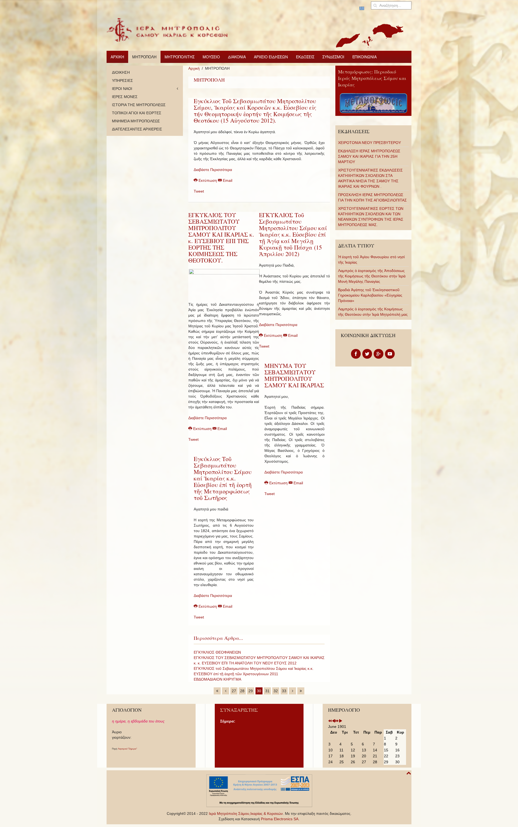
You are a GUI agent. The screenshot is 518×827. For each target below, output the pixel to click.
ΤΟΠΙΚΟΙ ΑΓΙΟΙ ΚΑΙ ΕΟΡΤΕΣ (136, 113)
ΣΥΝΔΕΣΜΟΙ (333, 56)
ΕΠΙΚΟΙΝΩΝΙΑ (364, 56)
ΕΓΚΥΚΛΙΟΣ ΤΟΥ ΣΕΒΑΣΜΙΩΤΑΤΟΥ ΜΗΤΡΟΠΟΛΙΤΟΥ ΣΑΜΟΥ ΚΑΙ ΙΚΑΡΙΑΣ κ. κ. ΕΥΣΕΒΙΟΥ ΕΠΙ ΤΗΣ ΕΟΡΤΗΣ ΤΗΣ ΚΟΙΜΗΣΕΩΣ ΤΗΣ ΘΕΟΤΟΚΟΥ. (221, 237)
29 (250, 691)
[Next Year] (337, 721)
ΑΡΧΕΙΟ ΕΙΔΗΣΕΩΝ (271, 56)
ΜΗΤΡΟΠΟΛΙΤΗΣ (180, 56)
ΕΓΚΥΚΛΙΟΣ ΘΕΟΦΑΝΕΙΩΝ (217, 652)
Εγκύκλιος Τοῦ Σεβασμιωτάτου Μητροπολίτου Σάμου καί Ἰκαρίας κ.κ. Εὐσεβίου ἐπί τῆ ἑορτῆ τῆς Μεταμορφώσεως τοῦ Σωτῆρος (223, 478)
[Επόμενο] (292, 690)
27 (234, 691)
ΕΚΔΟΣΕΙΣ (305, 56)
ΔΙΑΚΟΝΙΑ (237, 56)
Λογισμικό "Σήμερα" (127, 749)
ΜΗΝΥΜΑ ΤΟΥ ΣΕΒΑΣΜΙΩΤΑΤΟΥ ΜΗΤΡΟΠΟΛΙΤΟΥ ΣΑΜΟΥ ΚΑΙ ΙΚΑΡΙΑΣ (294, 375)
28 (242, 691)
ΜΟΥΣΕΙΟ (211, 56)
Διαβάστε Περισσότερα (213, 169)
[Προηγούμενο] (225, 690)
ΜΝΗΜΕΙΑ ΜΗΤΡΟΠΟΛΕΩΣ (136, 121)
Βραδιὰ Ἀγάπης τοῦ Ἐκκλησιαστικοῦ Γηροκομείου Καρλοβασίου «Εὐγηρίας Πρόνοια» (370, 295)
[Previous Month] (333, 721)
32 (276, 691)
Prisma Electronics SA (279, 819)
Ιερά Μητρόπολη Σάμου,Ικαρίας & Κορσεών (246, 813)
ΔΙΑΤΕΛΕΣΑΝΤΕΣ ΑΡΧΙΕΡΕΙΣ (137, 129)
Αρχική (194, 68)
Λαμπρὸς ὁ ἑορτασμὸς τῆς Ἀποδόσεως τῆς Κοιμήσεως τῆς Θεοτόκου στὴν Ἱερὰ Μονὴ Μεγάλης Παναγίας (371, 276)
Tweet (199, 191)
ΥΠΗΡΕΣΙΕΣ (122, 80)
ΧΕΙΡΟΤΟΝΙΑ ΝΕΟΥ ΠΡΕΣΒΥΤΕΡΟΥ (369, 142)
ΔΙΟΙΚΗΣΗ (121, 72)
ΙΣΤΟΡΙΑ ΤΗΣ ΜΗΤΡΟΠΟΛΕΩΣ (139, 105)
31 (267, 691)
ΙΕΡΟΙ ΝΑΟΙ (122, 88)
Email (227, 180)
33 (284, 691)
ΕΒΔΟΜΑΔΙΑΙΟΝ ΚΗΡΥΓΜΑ (217, 679)
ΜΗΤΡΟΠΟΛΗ (144, 56)
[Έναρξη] (217, 690)
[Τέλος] (300, 690)
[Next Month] (340, 721)
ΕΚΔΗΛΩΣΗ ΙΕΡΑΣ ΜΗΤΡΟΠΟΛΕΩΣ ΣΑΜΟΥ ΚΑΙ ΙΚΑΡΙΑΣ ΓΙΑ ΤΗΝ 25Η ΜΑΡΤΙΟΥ (369, 156)
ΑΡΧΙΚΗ (117, 56)
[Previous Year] (330, 721)
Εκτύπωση (207, 180)
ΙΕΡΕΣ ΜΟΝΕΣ (125, 97)
